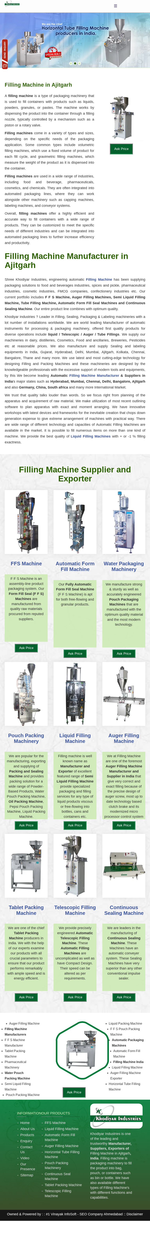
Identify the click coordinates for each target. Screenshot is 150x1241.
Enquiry (26, 1141)
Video (24, 1158)
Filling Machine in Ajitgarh (110, 1153)
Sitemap (26, 1175)
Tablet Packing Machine (63, 1185)
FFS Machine (55, 1123)
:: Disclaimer (133, 1214)
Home (25, 1123)
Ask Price (121, 149)
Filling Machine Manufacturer (94, 376)
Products (27, 1135)
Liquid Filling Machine (62, 1129)
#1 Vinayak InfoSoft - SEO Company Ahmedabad (84, 1214)
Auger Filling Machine (62, 1146)
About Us (27, 1129)
